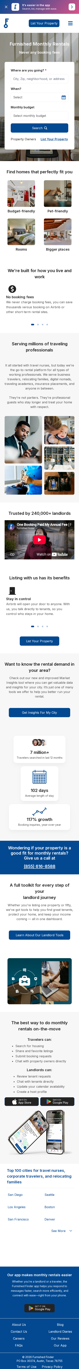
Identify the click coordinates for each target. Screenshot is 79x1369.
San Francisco (18, 1219)
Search (37, 128)
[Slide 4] (47, 324)
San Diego (15, 1195)
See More (58, 1231)
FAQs (19, 1345)
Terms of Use (26, 1367)
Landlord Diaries (60, 1331)
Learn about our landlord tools (39, 935)
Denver (49, 1219)
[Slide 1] (32, 324)
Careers (19, 1338)
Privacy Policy (52, 1367)
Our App (60, 1345)
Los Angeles (17, 1207)
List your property (44, 23)
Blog (60, 1325)
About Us (19, 1325)
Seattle (49, 1195)
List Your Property (54, 139)
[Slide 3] (42, 324)
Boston (49, 1207)
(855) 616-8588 (39, 866)
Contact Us (19, 1331)
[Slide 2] (38, 324)
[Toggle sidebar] (70, 23)
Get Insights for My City (39, 712)
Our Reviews (60, 1338)
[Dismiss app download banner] (6, 6)
